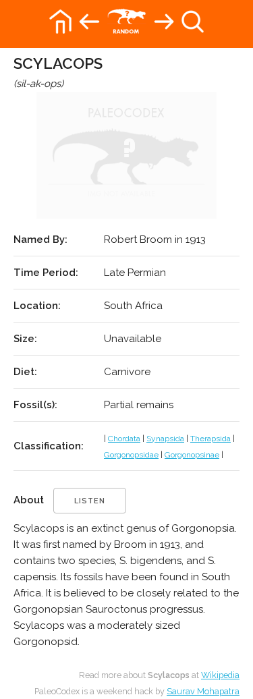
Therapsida (210, 438)
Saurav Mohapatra (203, 691)
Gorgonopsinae (192, 454)
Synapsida (165, 438)
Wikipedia (220, 675)
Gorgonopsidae (131, 454)
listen (89, 501)
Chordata (124, 438)
